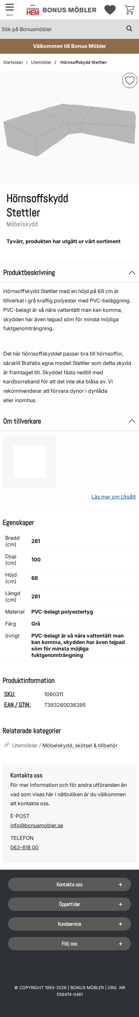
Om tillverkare (22, 421)
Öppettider (69, 904)
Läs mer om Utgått (113, 496)
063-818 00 (24, 847)
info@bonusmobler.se (36, 825)
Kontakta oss (69, 884)
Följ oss (69, 943)
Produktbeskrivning (29, 272)
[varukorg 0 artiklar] (129, 9)
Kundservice (69, 924)
